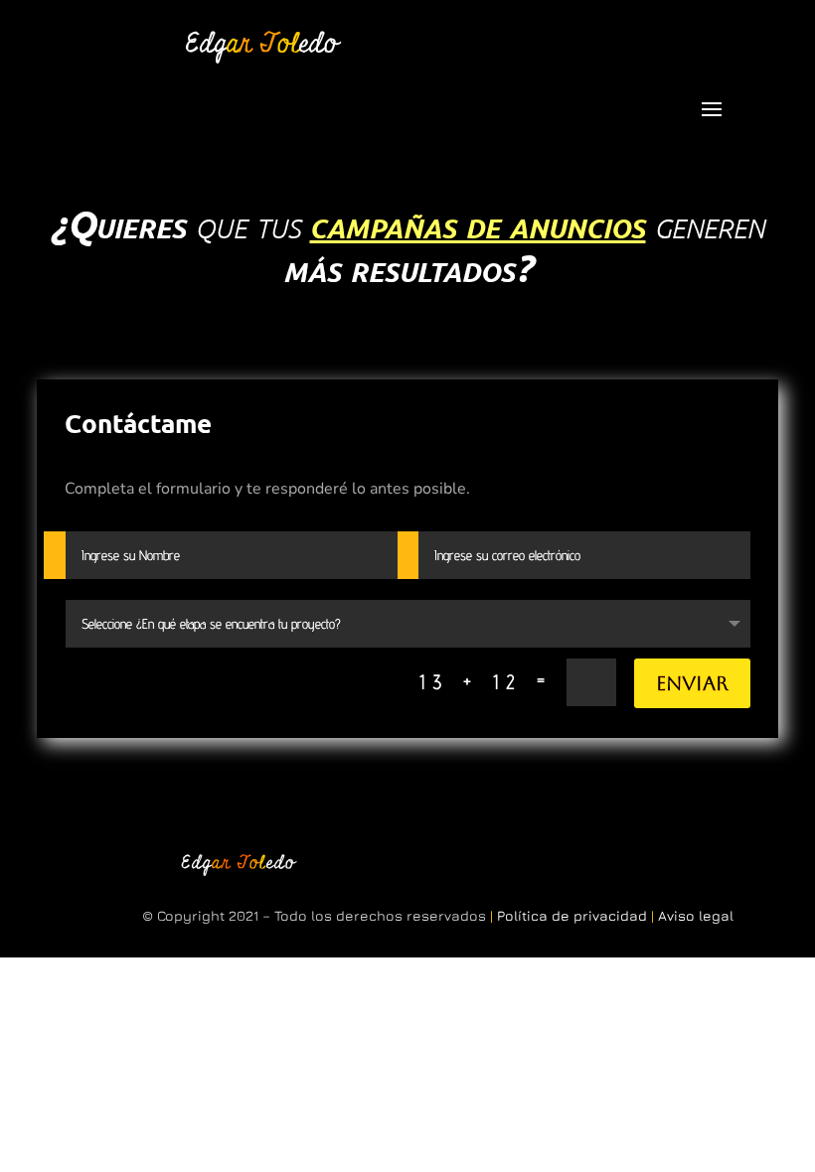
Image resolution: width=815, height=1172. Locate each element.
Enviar (692, 683)
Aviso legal (696, 915)
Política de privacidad (572, 915)
